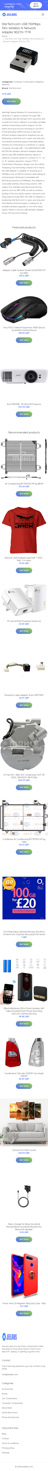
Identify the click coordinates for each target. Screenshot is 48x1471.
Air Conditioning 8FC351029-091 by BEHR (24, 483)
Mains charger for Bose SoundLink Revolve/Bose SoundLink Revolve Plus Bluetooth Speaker (24, 1227)
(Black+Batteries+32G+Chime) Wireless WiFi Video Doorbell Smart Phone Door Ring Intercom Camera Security (24, 1011)
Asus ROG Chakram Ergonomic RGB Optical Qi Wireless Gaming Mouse (24, 328)
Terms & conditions (10, 1443)
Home (4, 36)
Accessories (7, 1389)
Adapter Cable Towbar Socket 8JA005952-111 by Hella (24, 271)
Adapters (39, 82)
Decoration (7, 1408)
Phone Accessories (10, 1417)
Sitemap (5, 1452)
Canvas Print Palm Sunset (24, 1150)
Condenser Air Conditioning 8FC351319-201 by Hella (24, 840)
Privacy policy (8, 1448)
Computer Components (24, 82)
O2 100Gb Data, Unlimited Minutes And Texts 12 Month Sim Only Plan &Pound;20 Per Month (24, 933)
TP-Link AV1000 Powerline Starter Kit (24, 621)
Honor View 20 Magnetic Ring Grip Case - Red (24, 1303)
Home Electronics (10, 1412)
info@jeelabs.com (10, 1374)
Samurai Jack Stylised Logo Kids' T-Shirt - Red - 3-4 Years (24, 559)
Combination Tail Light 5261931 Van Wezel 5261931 (24, 1074)
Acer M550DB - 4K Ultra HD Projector (24, 404)
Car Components (9, 1398)
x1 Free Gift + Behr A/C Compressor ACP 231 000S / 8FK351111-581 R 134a (24, 776)
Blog (4, 1434)
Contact (5, 1438)
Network (6, 84)
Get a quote (36, 5)
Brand (4, 1393)
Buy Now (11, 101)
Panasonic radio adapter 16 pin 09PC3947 (24, 695)
